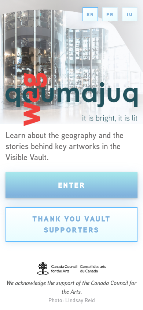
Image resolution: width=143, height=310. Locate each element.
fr (109, 14)
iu (130, 14)
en (90, 14)
